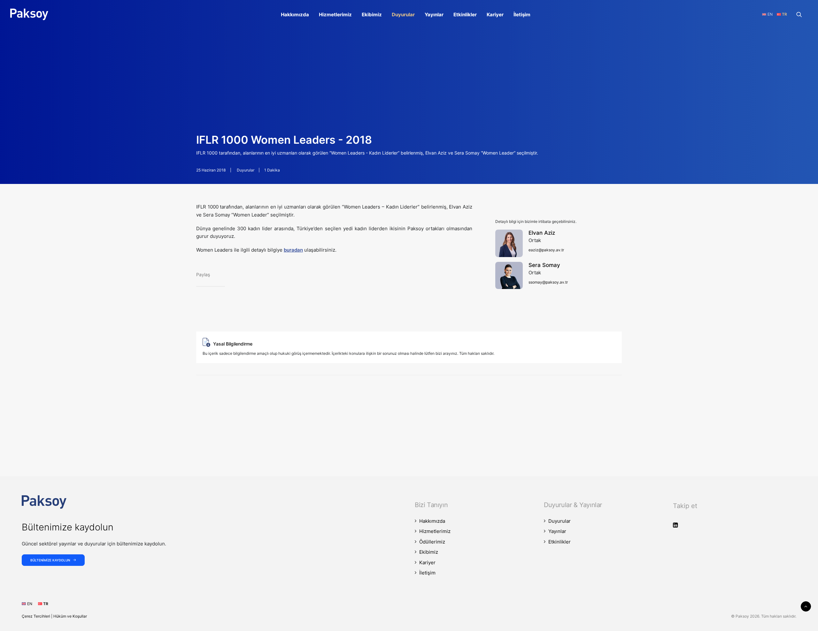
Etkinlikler (465, 14)
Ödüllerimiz (432, 542)
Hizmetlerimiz (335, 14)
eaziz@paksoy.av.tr (546, 249)
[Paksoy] (29, 14)
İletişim (521, 14)
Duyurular (403, 14)
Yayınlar (434, 14)
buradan (293, 250)
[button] (802, 14)
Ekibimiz (372, 14)
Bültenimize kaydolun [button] (50, 560)
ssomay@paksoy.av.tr (548, 282)
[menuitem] (294, 14)
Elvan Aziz (542, 233)
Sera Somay (544, 265)
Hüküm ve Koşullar (70, 616)
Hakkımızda (295, 14)
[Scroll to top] (806, 606)
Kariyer (495, 14)
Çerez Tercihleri (36, 616)
